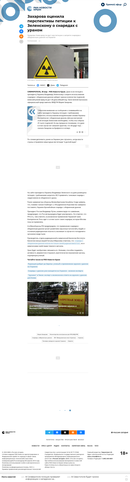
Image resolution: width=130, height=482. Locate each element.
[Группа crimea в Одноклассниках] (73, 432)
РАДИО (56, 446)
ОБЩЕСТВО (59, 440)
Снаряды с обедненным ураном (42, 337)
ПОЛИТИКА (50, 440)
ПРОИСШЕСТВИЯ (71, 440)
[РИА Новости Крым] (39, 8)
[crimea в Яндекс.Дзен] (65, 432)
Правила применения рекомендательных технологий (21, 469)
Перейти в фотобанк (52, 80)
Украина (80, 337)
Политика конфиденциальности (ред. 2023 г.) (18, 467)
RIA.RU (90, 446)
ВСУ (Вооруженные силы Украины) (65, 337)
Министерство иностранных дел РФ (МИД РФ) (64, 334)
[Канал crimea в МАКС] (81, 432)
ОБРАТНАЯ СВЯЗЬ (78, 446)
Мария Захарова (42, 334)
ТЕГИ (96, 446)
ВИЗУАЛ (81, 440)
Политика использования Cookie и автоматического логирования (21, 464)
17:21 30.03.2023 (32, 41)
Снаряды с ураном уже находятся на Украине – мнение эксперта (55, 271)
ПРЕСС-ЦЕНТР (46, 446)
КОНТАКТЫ (65, 446)
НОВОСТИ (35, 446)
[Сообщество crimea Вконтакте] (57, 432)
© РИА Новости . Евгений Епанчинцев (36, 80)
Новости (70, 341)
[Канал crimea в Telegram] (49, 432)
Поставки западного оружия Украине (54, 341)
